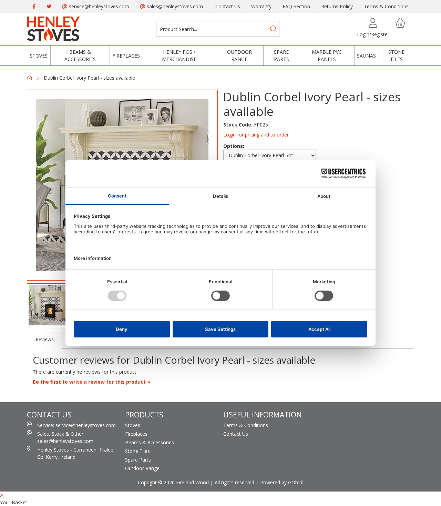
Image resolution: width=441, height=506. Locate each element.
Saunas (366, 55)
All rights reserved (234, 482)
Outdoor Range (239, 55)
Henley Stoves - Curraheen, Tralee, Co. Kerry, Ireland (76, 453)
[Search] (273, 28)
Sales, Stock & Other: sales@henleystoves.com (65, 437)
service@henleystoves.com (98, 6)
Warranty (261, 6)
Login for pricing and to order (256, 134)
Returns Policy (337, 6)
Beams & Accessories (80, 55)
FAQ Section (296, 6)
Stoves (39, 55)
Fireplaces (126, 55)
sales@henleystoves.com (174, 6)
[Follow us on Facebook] (34, 6)
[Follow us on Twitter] (49, 6)
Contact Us (227, 6)
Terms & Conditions (386, 6)
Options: (233, 146)
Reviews (44, 339)
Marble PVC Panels (327, 55)
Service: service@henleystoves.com (76, 425)
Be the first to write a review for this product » (91, 381)
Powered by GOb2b (282, 482)
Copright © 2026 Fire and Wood (173, 482)
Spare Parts (281, 55)
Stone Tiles (396, 55)
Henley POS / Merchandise (179, 55)
